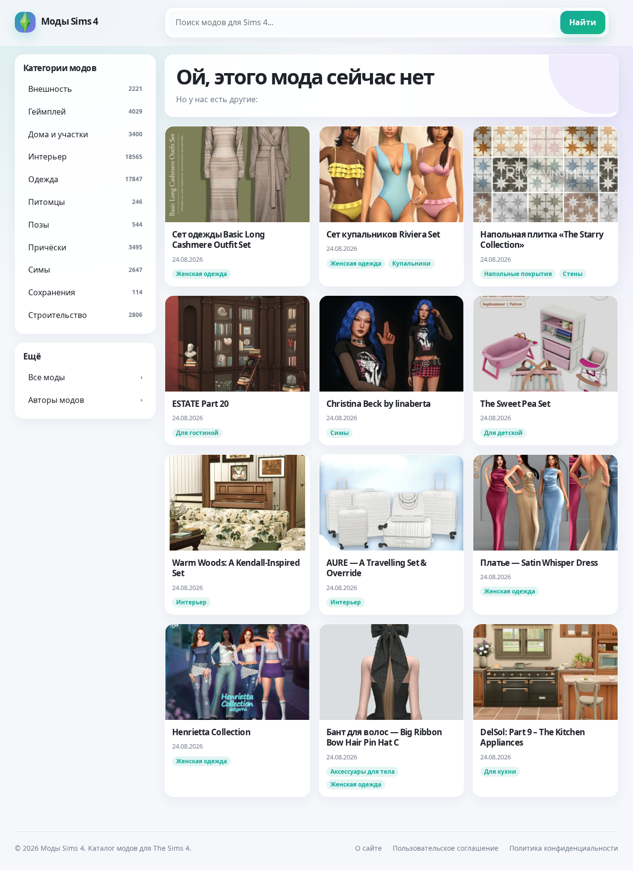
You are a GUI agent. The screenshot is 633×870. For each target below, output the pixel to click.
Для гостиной (197, 433)
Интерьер (191, 602)
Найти (582, 22)
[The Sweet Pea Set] (545, 370)
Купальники (411, 263)
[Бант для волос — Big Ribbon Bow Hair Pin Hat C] (391, 710)
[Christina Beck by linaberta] (391, 370)
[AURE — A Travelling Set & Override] (391, 534)
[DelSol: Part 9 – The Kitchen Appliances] (545, 710)
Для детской (503, 433)
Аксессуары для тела (362, 771)
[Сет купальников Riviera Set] (391, 206)
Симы (339, 433)
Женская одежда (201, 274)
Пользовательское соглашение (445, 848)
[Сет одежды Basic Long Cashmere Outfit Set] (237, 206)
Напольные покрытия (518, 274)
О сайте (368, 848)
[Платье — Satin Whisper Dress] (545, 534)
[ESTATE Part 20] (237, 370)
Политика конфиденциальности (563, 848)
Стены (573, 274)
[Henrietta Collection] (237, 710)
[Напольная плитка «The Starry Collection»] (545, 206)
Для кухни (500, 771)
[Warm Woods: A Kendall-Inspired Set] (237, 534)
